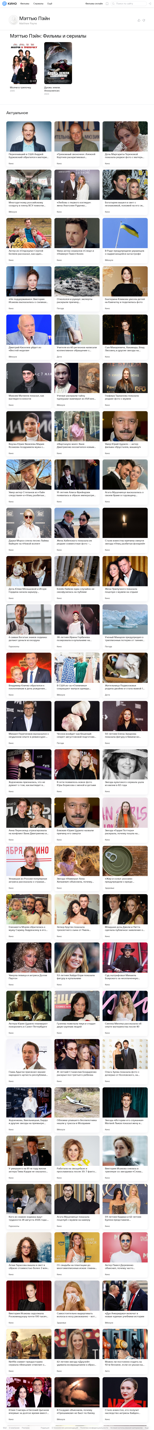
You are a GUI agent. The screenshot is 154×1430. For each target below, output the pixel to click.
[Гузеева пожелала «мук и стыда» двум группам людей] (77, 1013)
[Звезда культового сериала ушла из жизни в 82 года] (125, 772)
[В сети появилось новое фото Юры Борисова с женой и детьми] (77, 772)
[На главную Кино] (12, 3)
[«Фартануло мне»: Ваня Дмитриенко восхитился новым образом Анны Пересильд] (77, 433)
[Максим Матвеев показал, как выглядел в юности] (28, 385)
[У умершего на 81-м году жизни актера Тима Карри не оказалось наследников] (28, 1158)
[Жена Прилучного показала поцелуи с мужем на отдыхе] (125, 578)
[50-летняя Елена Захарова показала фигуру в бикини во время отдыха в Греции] (125, 723)
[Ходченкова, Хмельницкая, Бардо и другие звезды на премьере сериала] (28, 1110)
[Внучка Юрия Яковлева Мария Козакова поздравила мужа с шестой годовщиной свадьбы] (28, 433)
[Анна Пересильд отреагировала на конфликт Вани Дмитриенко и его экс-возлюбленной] (28, 820)
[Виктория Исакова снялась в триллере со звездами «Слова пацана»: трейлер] (125, 1158)
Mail (5, 1428)
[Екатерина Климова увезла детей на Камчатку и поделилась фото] (125, 289)
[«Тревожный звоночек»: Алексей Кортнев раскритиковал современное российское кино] (77, 144)
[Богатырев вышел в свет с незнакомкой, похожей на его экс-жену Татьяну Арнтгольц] (125, 192)
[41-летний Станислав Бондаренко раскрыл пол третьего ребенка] (77, 1061)
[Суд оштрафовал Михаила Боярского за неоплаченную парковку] (125, 965)
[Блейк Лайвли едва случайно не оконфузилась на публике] (77, 578)
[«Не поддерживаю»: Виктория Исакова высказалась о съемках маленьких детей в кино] (28, 289)
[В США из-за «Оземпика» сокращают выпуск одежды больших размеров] (77, 675)
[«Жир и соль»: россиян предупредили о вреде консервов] (125, 868)
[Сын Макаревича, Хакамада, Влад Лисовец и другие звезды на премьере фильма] (125, 337)
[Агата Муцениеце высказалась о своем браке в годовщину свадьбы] (125, 482)
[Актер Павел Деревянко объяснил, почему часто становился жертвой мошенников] (125, 1255)
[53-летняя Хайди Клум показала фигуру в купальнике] (77, 965)
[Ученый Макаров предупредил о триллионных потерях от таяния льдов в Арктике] (125, 627)
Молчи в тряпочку (20, 87)
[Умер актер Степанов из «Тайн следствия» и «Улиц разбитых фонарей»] (28, 482)
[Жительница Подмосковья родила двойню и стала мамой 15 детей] (125, 675)
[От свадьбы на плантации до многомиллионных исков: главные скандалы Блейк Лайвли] (77, 1255)
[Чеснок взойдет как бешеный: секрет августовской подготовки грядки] (77, 723)
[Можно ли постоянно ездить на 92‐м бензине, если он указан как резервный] (125, 1351)
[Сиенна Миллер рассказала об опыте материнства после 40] (125, 1013)
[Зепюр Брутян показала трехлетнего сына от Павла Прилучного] (77, 916)
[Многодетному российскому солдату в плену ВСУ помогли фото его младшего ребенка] (28, 192)
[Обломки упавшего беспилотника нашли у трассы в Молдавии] (77, 1110)
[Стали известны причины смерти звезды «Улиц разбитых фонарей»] (125, 530)
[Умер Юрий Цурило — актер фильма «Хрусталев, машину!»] (125, 433)
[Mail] (4, 3)
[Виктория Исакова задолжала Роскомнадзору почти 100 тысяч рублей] (28, 1303)
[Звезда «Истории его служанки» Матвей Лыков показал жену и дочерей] (125, 1110)
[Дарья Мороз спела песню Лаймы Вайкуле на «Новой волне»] (28, 530)
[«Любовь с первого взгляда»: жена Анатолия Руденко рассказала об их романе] (77, 192)
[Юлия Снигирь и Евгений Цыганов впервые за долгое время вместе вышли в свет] (28, 1399)
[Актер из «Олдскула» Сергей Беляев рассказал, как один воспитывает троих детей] (28, 240)
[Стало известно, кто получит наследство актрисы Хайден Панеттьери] (125, 1399)
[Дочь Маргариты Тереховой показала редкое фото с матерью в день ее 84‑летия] (125, 144)
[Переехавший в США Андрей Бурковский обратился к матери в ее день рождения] (28, 144)
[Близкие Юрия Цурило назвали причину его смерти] (77, 820)
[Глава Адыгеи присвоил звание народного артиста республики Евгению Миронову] (28, 1061)
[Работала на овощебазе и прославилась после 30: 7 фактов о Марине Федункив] (77, 1158)
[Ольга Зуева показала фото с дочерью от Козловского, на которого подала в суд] (125, 1061)
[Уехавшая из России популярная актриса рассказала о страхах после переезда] (28, 868)
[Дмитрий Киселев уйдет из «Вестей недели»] (28, 337)
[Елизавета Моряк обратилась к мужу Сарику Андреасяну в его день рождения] (28, 916)
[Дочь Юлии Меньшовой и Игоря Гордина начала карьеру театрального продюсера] (28, 578)
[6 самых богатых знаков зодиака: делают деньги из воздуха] (28, 627)
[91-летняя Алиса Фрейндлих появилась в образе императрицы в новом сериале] (77, 482)
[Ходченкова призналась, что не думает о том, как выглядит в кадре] (28, 772)
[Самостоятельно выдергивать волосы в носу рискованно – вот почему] (77, 1303)
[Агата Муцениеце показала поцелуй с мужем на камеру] (77, 1206)
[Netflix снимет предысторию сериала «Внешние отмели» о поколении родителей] (28, 1351)
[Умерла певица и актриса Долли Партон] (28, 965)
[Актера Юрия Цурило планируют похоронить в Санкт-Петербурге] (28, 1013)
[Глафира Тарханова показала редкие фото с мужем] (125, 385)
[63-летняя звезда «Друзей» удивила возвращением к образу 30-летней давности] (77, 1351)
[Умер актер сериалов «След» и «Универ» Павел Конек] (77, 240)
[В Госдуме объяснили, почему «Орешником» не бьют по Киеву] (77, 1399)
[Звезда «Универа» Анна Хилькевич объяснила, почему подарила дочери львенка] (77, 868)
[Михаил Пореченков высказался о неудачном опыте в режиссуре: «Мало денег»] (28, 723)
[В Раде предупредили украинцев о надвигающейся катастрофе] (125, 240)
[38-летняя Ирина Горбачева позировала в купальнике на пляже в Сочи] (77, 627)
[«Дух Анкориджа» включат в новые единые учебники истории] (125, 1303)
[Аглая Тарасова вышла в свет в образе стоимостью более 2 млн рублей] (28, 1255)
